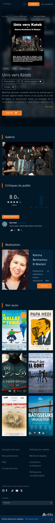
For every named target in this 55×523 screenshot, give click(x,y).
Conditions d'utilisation (35, 464)
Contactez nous (10, 469)
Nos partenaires (10, 456)
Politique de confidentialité (37, 474)
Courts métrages (21, 17)
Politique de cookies (39, 450)
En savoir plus (31, 519)
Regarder (9, 113)
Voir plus (49, 107)
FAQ (4, 462)
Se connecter (47, 4)
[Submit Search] (24, 4)
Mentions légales (38, 456)
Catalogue (7, 4)
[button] (52, 519)
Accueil (5, 17)
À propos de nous (10, 450)
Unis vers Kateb (39, 17)
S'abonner (34, 4)
